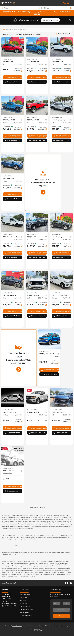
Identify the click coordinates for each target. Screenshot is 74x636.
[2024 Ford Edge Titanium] (12, 163)
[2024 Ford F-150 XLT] (37, 397)
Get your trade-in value (50, 20)
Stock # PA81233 (56, 234)
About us (23, 601)
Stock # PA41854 (56, 293)
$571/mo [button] (67, 304)
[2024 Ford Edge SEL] (37, 47)
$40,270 (56, 420)
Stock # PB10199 (7, 59)
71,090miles (67, 64)
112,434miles (42, 240)
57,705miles (54, 357)
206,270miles (17, 415)
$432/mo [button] (18, 304)
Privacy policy (24, 613)
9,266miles (67, 415)
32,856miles (18, 298)
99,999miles (7, 473)
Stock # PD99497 (32, 410)
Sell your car (24, 604)
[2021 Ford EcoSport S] (49, 339)
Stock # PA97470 (8, 293)
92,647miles (42, 298)
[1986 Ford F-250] (12, 456)
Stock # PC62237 (8, 117)
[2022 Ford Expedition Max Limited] (61, 280)
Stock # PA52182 (7, 176)
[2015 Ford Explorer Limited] (12, 397)
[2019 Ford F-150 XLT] (37, 105)
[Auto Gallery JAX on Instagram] (70, 583)
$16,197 (6, 69)
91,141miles (43, 415)
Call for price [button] (34, 420)
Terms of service (25, 616)
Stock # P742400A (8, 410)
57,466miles (18, 181)
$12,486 (43, 362)
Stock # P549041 (8, 234)
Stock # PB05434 (57, 117)
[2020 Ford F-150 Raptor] (12, 105)
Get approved (25, 607)
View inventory (25, 595)
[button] (64, 3)
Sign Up (61, 616)
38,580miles (66, 123)
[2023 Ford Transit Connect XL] (12, 222)
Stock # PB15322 (56, 59)
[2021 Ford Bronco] (12, 280)
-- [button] (46, 420)
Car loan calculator (26, 610)
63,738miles (18, 64)
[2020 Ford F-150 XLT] (37, 222)
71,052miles (18, 240)
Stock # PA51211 (31, 234)
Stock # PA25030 (57, 410)
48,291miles (67, 240)
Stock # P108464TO (8, 468)
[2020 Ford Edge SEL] (12, 47)
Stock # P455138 (44, 351)
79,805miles (18, 123)
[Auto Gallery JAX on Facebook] (66, 583)
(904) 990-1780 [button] (10, 606)
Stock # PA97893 (32, 59)
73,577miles (67, 298)
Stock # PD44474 (32, 293)
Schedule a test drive (13, 82)
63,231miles (42, 64)
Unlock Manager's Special (14, 77)
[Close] (69, 20)
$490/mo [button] (42, 304)
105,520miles (42, 123)
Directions (23, 598)
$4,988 (6, 420)
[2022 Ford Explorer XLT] (61, 105)
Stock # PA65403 (32, 117)
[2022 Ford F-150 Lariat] (37, 280)
